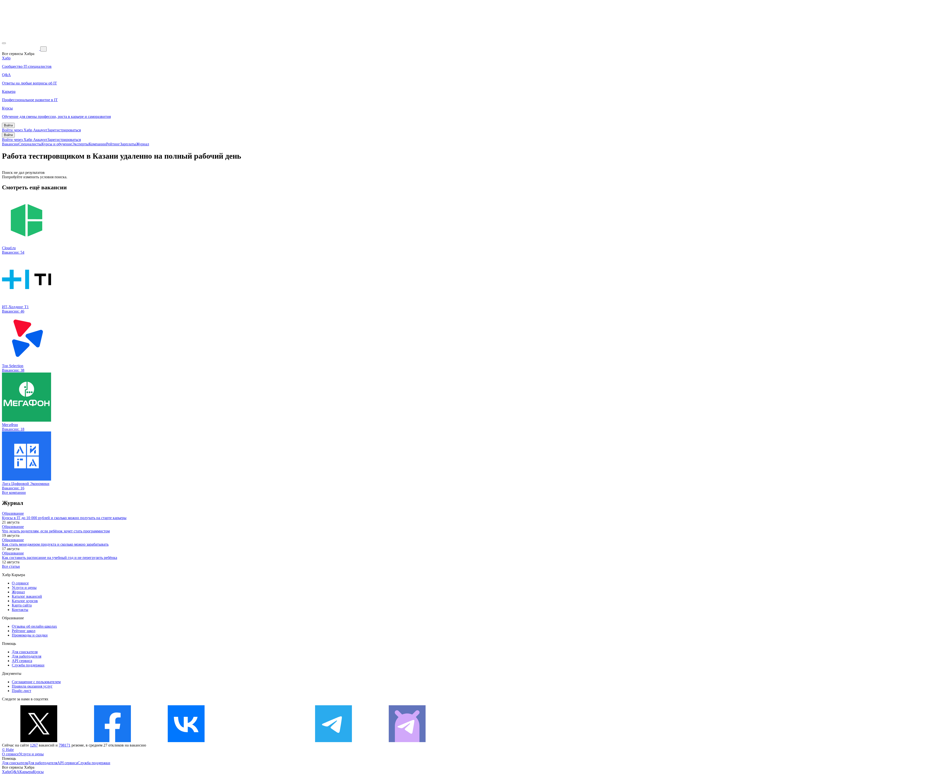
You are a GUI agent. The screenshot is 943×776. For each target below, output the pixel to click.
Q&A (15, 772)
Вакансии (10, 144)
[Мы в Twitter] (39, 741)
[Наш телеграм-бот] (407, 741)
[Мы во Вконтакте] (186, 741)
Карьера (26, 772)
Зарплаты (128, 144)
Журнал (142, 144)
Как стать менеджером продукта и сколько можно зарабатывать (55, 544)
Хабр (6, 772)
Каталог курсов (25, 601)
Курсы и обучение (57, 144)
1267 (34, 745)
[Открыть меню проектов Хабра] (4, 43)
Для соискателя (25, 652)
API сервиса (22, 661)
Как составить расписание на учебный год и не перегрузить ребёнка (59, 557)
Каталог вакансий (27, 596)
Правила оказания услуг (32, 686)
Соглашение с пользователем (36, 682)
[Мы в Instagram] (260, 741)
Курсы (38, 772)
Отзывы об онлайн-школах (34, 626)
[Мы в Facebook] (112, 741)
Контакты (20, 610)
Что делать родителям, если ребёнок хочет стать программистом (56, 531)
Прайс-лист (21, 691)
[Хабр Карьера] (21, 49)
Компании (97, 144)
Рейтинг (113, 144)
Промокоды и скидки (30, 635)
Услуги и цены (24, 587)
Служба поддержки (28, 665)
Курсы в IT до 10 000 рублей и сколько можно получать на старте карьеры (64, 518)
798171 (64, 745)
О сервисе (20, 583)
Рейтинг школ (23, 631)
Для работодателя (26, 656)
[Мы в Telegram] (333, 741)
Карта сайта (22, 605)
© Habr (8, 750)
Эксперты (80, 144)
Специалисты (30, 144)
